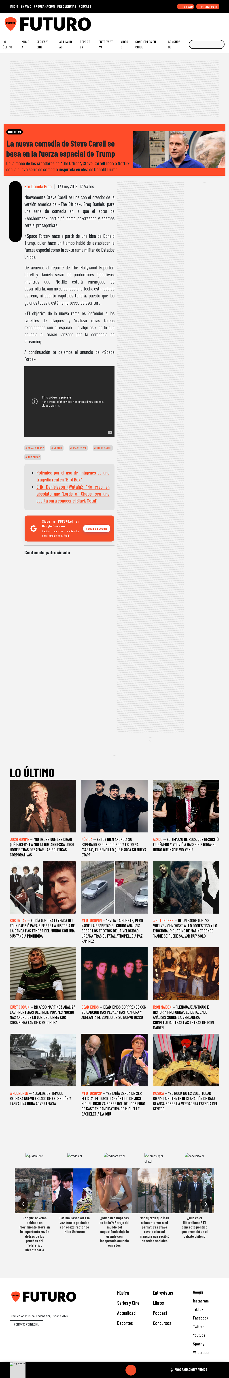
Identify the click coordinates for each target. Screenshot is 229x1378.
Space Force (79, 448)
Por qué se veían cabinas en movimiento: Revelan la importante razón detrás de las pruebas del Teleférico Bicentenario (34, 1234)
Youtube (198, 1335)
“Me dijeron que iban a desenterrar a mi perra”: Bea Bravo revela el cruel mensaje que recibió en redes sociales (154, 1229)
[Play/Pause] (130, 1370)
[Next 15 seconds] (141, 1370)
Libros (158, 1303)
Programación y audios (191, 1369)
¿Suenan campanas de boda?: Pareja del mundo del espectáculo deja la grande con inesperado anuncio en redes (114, 1231)
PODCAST (85, 6)
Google (198, 1292)
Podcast (160, 1313)
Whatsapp (200, 1352)
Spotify (198, 1343)
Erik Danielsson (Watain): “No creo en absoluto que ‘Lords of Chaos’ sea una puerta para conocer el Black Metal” (73, 494)
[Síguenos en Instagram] (183, 22)
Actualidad (65, 44)
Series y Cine (42, 44)
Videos (124, 44)
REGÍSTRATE (209, 6)
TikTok (197, 1309)
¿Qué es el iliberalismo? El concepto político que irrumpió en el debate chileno (194, 1227)
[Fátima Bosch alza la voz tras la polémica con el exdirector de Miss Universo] (74, 1190)
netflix (57, 448)
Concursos (174, 44)
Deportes (85, 44)
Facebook (200, 1317)
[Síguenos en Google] (176, 22)
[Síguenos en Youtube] (210, 22)
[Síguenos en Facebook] (197, 22)
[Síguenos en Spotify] (217, 22)
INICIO (14, 6)
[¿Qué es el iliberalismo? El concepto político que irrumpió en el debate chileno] (194, 1190)
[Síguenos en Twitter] (203, 22)
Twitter (198, 1326)
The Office (33, 457)
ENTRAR (187, 6)
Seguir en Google (96, 528)
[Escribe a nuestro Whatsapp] (224, 22)
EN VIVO (26, 6)
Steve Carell (104, 448)
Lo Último (7, 44)
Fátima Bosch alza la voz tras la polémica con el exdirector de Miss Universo (74, 1225)
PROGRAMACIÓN (44, 6)
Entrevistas (106, 44)
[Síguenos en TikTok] (190, 22)
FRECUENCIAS (66, 6)
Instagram (200, 1300)
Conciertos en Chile (145, 44)
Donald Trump (35, 448)
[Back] (109, 1370)
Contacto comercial (26, 1324)
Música (25, 44)
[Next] (152, 1370)
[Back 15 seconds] (120, 1370)
